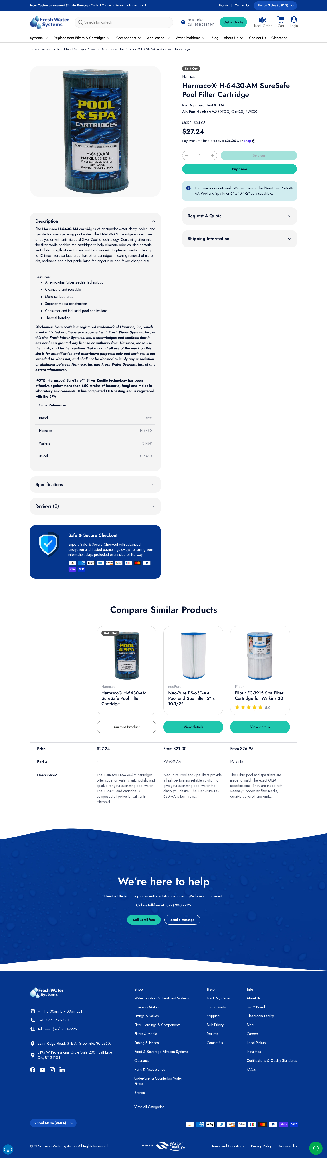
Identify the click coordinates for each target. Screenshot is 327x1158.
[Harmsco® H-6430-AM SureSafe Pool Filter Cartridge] (126, 656)
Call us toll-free (144, 919)
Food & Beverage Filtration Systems (161, 1051)
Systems (36, 37)
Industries (254, 1051)
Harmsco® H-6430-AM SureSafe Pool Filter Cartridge (159, 49)
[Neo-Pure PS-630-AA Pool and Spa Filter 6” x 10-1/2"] (193, 656)
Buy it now (239, 169)
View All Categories (149, 1106)
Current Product (127, 726)
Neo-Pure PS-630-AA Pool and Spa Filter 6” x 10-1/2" (244, 191)
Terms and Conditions (228, 1146)
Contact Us (242, 5)
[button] (281, 22)
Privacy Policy (261, 1146)
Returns (212, 1033)
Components (126, 37)
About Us (231, 37)
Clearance (279, 37)
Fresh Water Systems (59, 1146)
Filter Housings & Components (157, 1024)
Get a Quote (233, 22)
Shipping (213, 1016)
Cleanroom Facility (260, 1016)
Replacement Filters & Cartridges (79, 37)
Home (33, 49)
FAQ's (251, 1069)
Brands (223, 5)
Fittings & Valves (146, 1016)
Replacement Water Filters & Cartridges (63, 49)
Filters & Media (145, 1033)
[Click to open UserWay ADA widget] (8, 1149)
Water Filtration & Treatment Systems (161, 998)
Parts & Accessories (149, 1069)
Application (156, 37)
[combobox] (124, 22)
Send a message (182, 919)
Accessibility (288, 1146)
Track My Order (218, 998)
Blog (214, 37)
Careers (253, 1033)
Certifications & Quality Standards (272, 1060)
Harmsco (189, 76)
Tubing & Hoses (146, 1042)
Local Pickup (256, 1042)
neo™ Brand (256, 1007)
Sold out (259, 155)
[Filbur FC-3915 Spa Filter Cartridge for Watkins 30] (260, 656)
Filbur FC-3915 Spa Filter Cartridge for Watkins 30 (259, 696)
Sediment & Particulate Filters (107, 49)
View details (193, 726)
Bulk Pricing (215, 1024)
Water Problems (188, 37)
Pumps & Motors (146, 1007)
